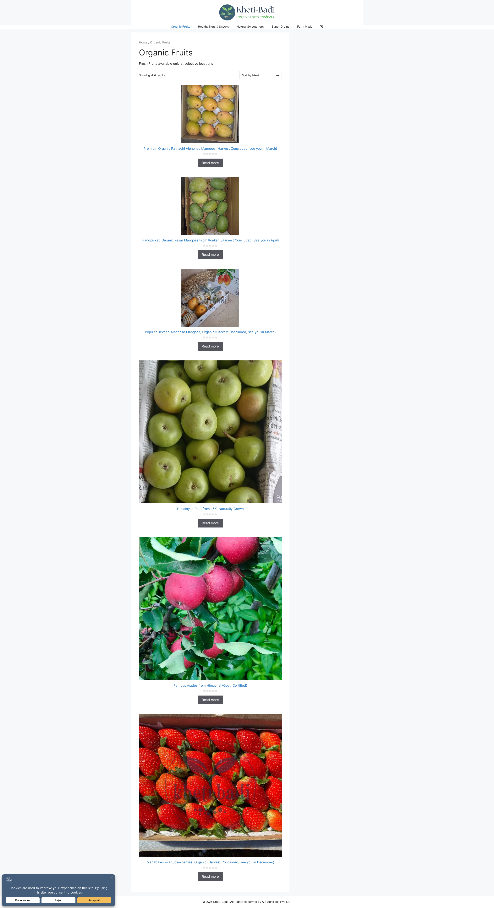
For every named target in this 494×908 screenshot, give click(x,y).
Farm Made (304, 26)
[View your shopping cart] (321, 27)
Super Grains (280, 26)
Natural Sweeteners (250, 26)
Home (143, 42)
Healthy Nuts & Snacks (213, 26)
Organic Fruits (180, 26)
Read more (210, 163)
